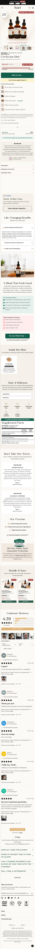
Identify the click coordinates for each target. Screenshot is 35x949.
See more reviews (17, 829)
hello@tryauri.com (23, 844)
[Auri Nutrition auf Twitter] (12, 897)
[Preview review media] (4, 636)
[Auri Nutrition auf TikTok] (18, 897)
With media (7, 648)
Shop (3, 911)
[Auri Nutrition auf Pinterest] (15, 897)
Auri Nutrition (20, 928)
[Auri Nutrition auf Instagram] (2, 897)
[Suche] (29, 8)
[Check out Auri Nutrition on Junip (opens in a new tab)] (21, 832)
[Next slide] (33, 47)
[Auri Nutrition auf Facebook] (5, 897)
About (3, 915)
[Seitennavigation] (2, 8)
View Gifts (20, 100)
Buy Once (5, 132)
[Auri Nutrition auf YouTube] (8, 897)
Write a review (17, 628)
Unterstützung (6, 919)
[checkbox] (9, 649)
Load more (17, 877)
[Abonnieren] (32, 893)
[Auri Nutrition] (17, 7)
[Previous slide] (1, 47)
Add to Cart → (9, 601)
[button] (5, 47)
